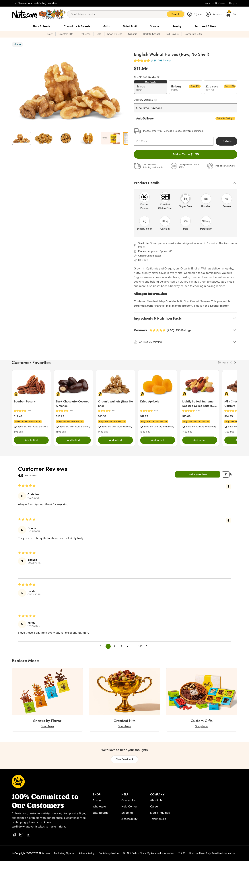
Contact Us (128, 800)
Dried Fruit (130, 26)
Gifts (106, 26)
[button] (142, 61)
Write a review (198, 474)
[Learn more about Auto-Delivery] (155, 100)
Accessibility (129, 818)
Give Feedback (125, 759)
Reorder (217, 14)
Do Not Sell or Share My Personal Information (148, 853)
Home (17, 44)
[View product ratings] (31, 410)
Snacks (154, 26)
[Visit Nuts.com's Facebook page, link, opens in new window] (14, 834)
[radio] (150, 87)
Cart (233, 13)
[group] (21, 138)
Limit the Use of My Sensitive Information (212, 853)
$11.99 (144, 416)
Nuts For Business (215, 3)
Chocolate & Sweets (77, 26)
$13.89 (186, 416)
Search (176, 14)
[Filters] (225, 474)
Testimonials (158, 818)
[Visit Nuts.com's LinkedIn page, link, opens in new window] (28, 834)
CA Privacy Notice (109, 853)
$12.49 (18, 416)
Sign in (198, 14)
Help (231, 3)
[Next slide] (15, 3)
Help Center (129, 806)
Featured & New (205, 26)
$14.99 (228, 416)
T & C (181, 853)
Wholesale (99, 806)
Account (98, 800)
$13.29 (60, 416)
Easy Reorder (101, 812)
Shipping (127, 812)
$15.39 (102, 416)
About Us (156, 800)
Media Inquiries (160, 812)
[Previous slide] (12, 3)
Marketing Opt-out (64, 853)
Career (154, 806)
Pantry (176, 26)
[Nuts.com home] (39, 14)
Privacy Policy (86, 853)
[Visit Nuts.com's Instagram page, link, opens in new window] (21, 834)
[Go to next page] (148, 646)
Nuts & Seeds (41, 26)
